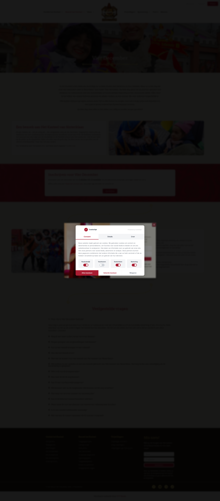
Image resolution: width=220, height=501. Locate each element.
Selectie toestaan (110, 273)
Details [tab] (110, 237)
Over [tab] (133, 237)
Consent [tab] (87, 237)
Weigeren (132, 273)
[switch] (85, 265)
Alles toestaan (87, 273)
